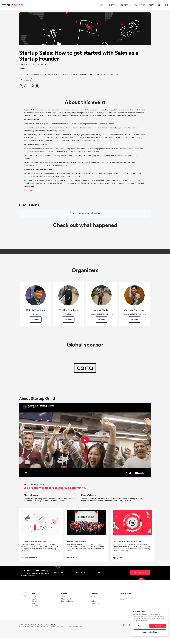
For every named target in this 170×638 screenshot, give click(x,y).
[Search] (159, 5)
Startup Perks (139, 5)
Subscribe (139, 573)
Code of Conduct (49, 624)
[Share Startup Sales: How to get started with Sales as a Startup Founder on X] (26, 86)
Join (102, 5)
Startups (34, 601)
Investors (35, 597)
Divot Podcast (95, 603)
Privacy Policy (24, 624)
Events (112, 5)
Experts (34, 599)
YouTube (93, 601)
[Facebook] (129, 625)
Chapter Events (66, 599)
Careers (122, 597)
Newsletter (94, 597)
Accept (158, 626)
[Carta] (85, 368)
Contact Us (123, 599)
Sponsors (35, 603)
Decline (141, 626)
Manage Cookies (150, 632)
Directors (35, 605)
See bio (35, 319)
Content (124, 5)
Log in (165, 5)
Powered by (137, 633)
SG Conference (66, 597)
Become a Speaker (67, 601)
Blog (92, 599)
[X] (123, 625)
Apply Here (28, 190)
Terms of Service (36, 624)
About (151, 5)
